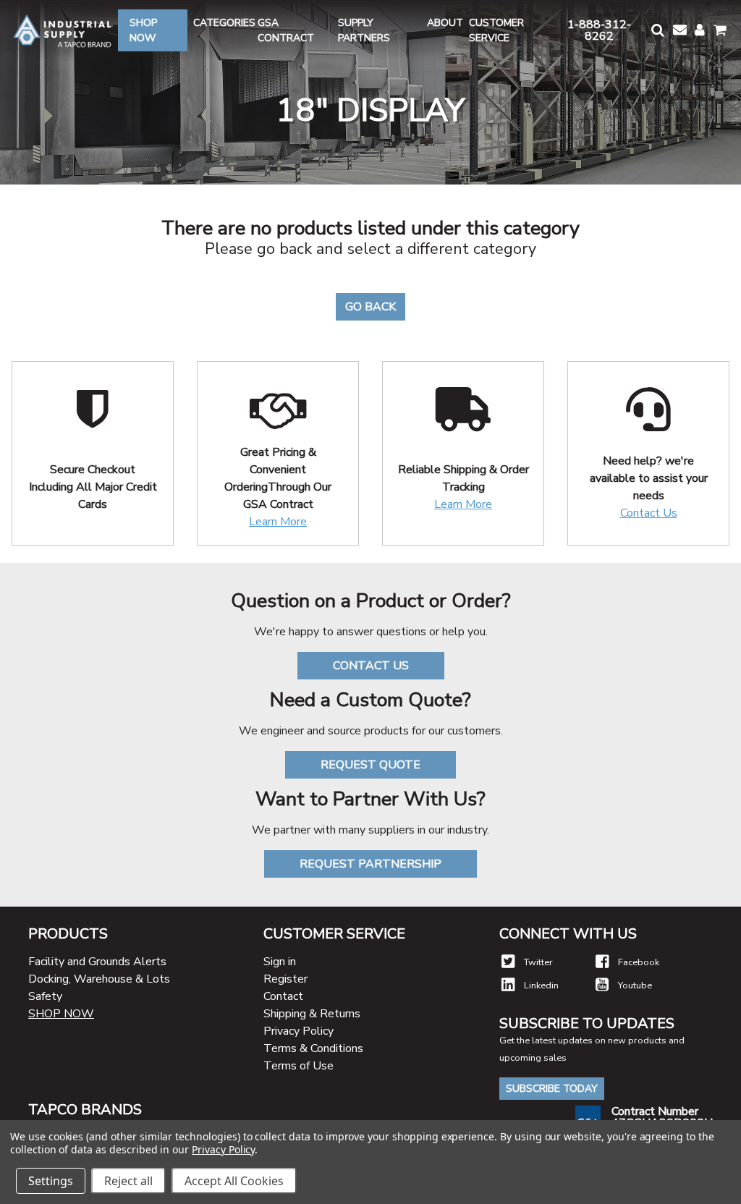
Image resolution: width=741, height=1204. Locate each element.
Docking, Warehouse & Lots (99, 979)
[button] (656, 30)
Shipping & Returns (311, 1014)
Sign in (279, 962)
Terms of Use (298, 1066)
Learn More (278, 522)
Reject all (128, 1181)
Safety (45, 996)
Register (285, 979)
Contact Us (648, 513)
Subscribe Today (552, 1088)
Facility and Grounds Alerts (97, 962)
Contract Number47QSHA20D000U (662, 1117)
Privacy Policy (298, 1031)
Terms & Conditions (313, 1048)
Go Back (370, 307)
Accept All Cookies (234, 1181)
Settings (50, 1181)
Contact (283, 996)
